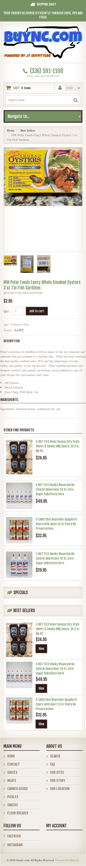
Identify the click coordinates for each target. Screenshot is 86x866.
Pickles (12, 797)
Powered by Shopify (67, 860)
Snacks (12, 805)
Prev (9, 199)
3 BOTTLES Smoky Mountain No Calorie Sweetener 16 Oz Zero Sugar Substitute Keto (55, 558)
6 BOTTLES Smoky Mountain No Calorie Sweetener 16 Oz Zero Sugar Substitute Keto (55, 489)
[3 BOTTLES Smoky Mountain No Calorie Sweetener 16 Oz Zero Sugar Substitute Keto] (19, 564)
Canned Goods (17, 788)
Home (11, 130)
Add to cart (37, 311)
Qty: (7, 311)
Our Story (57, 780)
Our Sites (57, 772)
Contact (13, 764)
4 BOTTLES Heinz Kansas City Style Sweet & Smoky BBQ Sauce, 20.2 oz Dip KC (57, 446)
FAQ (52, 764)
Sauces (12, 772)
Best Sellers (28, 130)
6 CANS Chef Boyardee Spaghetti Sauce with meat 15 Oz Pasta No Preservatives (56, 523)
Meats (11, 780)
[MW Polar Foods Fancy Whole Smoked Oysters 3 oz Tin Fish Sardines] (43, 176)
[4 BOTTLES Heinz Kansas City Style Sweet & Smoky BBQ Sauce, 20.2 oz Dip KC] (19, 456)
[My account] (60, 87)
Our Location (59, 788)
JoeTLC (19, 330)
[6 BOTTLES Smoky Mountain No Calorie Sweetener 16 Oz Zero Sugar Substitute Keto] (19, 496)
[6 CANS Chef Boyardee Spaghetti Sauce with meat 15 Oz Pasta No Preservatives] (19, 530)
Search (55, 756)
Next (76, 199)
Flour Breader (17, 813)
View (41, 649)
